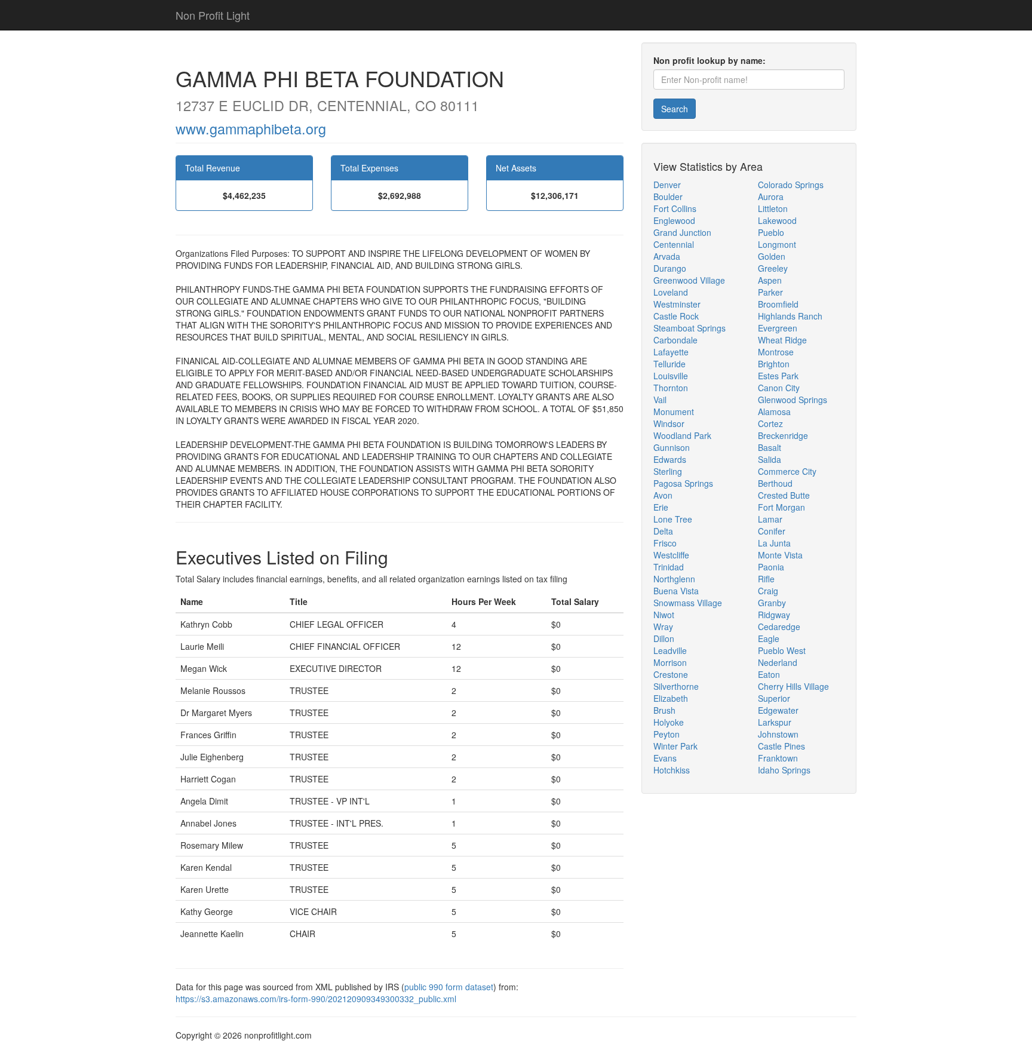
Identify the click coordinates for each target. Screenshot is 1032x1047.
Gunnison (671, 447)
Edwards (669, 459)
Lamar (770, 519)
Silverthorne (676, 686)
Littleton (773, 208)
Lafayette (671, 352)
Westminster (677, 304)
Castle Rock (676, 316)
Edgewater (778, 710)
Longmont (777, 244)
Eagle (768, 638)
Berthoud (775, 483)
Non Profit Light (213, 15)
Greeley (773, 268)
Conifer (771, 531)
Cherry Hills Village (793, 686)
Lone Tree (672, 519)
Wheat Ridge (782, 340)
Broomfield (778, 304)
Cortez (770, 423)
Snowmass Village (687, 603)
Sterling (667, 471)
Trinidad (668, 567)
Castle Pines (781, 746)
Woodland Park (682, 435)
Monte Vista (780, 555)
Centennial (673, 244)
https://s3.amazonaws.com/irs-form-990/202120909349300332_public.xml (316, 999)
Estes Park (778, 376)
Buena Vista (676, 591)
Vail (659, 400)
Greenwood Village (689, 280)
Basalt (769, 447)
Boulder (668, 196)
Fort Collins (674, 208)
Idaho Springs (784, 770)
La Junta (774, 543)
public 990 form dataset (448, 987)
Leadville (670, 650)
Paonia (771, 567)
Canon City (779, 388)
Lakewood (777, 220)
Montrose (776, 352)
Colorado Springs (791, 185)
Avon (662, 495)
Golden (771, 256)
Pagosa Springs (683, 483)
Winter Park (675, 746)
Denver (667, 185)
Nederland (777, 662)
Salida (769, 459)
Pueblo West (782, 650)
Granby (772, 603)
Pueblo (771, 232)
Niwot (663, 615)
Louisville (670, 376)
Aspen (770, 280)
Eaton (769, 674)
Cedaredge (779, 627)
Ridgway (774, 615)
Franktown (778, 758)
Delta (663, 531)
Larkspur (774, 722)
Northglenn (674, 579)
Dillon (663, 638)
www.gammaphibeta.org (251, 128)
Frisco (665, 543)
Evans (665, 758)
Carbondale (675, 340)
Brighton (774, 364)
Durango (669, 268)
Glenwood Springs (792, 400)
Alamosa (774, 411)
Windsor (668, 423)
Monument (673, 411)
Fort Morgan (781, 507)
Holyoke (668, 722)
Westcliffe (671, 555)
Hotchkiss (671, 770)
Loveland (670, 292)
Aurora (771, 196)
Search (674, 109)
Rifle (766, 579)
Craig (768, 591)
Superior (774, 698)
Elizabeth (670, 698)
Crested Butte (784, 495)
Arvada (666, 256)
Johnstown (778, 734)
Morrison (670, 662)
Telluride (669, 364)
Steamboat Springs (689, 328)
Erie (660, 507)
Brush (664, 710)
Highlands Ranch (790, 316)
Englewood (674, 220)
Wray (663, 627)
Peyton (666, 734)
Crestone (670, 674)
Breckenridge (783, 435)
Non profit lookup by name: (709, 60)
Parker (770, 292)
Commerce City (787, 471)
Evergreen (777, 328)
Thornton (670, 388)
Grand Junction (682, 232)
